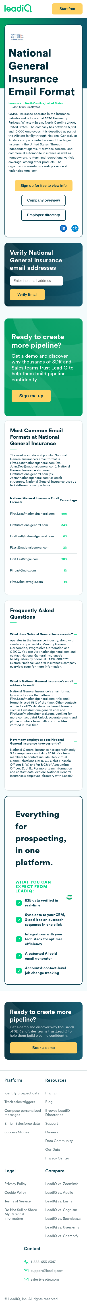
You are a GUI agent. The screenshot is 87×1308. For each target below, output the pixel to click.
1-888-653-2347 (43, 1262)
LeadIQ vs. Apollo (59, 1192)
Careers (51, 1132)
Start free (67, 9)
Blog (48, 1102)
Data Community (59, 1141)
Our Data (52, 1149)
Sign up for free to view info (44, 186)
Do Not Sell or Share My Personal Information (20, 1214)
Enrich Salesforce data (22, 1123)
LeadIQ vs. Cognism (61, 1210)
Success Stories (16, 1132)
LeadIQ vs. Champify (61, 1236)
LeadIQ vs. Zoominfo (61, 1184)
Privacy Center (57, 1158)
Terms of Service (17, 1201)
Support (51, 1123)
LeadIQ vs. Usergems (62, 1227)
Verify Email (27, 294)
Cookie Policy (15, 1192)
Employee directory (43, 215)
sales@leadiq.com (45, 1279)
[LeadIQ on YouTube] (80, 1299)
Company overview (43, 200)
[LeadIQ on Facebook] (69, 1299)
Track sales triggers (19, 1102)
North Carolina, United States (44, 103)
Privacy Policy (15, 1184)
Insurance (39, 640)
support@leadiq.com (47, 1271)
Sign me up (31, 395)
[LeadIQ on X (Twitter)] (73, 1299)
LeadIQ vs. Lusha (58, 1201)
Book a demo (43, 1048)
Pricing (50, 1093)
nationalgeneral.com (55, 651)
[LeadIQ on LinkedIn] (76, 1299)
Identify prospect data (21, 1093)
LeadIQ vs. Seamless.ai (63, 1218)
